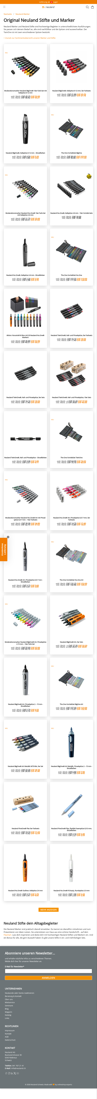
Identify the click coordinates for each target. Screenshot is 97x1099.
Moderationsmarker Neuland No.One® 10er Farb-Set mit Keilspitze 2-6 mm (25, 214)
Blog (7, 1009)
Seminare (9, 1005)
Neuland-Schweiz (37, 1084)
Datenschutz (10, 1040)
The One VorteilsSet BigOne (71, 153)
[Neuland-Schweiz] (48, 7)
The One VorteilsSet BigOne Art (71, 704)
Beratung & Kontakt (13, 996)
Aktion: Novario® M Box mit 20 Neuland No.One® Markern (25, 336)
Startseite (8, 14)
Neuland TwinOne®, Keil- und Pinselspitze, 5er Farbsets (71, 335)
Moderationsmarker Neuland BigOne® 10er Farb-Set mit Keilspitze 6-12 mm (25, 92)
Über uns (9, 999)
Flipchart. (8, 935)
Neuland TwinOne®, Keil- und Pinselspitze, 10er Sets (71, 397)
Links (7, 1018)
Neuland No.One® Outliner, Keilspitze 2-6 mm (25, 890)
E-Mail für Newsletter (14, 966)
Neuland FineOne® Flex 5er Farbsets (25, 828)
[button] (3, 549)
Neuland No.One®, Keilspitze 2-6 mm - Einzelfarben (25, 275)
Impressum (10, 1030)
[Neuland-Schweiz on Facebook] (6, 1074)
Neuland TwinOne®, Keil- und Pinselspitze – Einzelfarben (25, 457)
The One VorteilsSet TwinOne (71, 457)
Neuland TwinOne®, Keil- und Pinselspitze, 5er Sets (25, 397)
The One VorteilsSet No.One (71, 275)
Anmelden (48, 977)
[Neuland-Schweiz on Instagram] (9, 1074)
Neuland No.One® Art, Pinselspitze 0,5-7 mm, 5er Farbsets (71, 519)
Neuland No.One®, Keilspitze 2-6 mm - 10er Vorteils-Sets (71, 213)
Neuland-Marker (23, 14)
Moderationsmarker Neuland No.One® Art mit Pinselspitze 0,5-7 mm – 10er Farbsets (25, 519)
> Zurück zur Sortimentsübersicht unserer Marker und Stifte (29, 38)
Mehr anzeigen (48, 909)
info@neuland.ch (18, 1068)
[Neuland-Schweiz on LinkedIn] (12, 1074)
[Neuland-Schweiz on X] (15, 1074)
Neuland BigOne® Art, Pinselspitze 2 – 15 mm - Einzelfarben (25, 705)
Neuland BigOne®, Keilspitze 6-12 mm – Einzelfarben (25, 153)
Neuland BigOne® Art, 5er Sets (71, 642)
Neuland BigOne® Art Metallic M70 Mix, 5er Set (25, 766)
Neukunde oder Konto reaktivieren (19, 993)
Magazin (8, 1012)
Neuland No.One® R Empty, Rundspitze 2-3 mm (72, 890)
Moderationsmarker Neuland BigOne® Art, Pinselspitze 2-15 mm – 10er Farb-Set (25, 643)
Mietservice (10, 1002)
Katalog (8, 1015)
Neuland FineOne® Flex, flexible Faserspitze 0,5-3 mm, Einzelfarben (71, 829)
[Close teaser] (8, 537)
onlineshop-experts (64, 1084)
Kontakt (8, 1033)
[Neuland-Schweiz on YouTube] (18, 1074)
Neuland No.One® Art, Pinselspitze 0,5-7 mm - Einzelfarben (25, 581)
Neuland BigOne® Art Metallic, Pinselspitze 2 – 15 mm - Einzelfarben (71, 767)
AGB (6, 1037)
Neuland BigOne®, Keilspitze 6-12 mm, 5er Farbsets (71, 91)
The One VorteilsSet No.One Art (71, 580)
